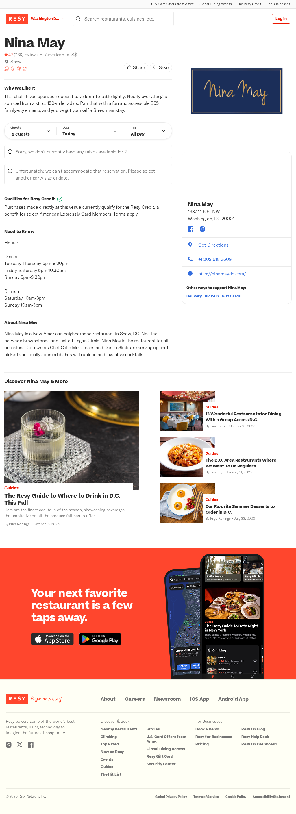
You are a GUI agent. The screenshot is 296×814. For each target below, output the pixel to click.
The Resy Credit (249, 4)
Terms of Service (206, 797)
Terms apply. (125, 214)
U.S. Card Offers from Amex (172, 4)
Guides (107, 766)
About (108, 699)
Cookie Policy (235, 797)
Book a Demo (207, 729)
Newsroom (167, 699)
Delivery (194, 296)
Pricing (202, 744)
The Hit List (111, 774)
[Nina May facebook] (191, 229)
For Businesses (278, 4)
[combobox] (123, 19)
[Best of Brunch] (6, 68)
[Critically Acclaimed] (12, 68)
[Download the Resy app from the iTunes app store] (52, 639)
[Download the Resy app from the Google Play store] (100, 639)
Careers (135, 699)
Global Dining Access (215, 4)
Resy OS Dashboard (259, 744)
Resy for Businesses (213, 736)
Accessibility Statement (271, 797)
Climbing (109, 736)
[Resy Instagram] (9, 745)
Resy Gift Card (160, 756)
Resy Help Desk (255, 736)
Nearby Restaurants (119, 729)
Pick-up (212, 296)
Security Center (161, 764)
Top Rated (110, 744)
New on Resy (112, 751)
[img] (6, 61)
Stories (153, 729)
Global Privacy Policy (171, 797)
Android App (233, 699)
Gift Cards (231, 296)
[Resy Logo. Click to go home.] (17, 19)
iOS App (199, 699)
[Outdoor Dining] (18, 68)
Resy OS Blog (253, 729)
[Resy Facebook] (31, 745)
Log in (281, 18)
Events (107, 759)
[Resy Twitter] (20, 745)
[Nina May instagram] (202, 229)
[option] (237, 91)
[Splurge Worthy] (25, 68)
